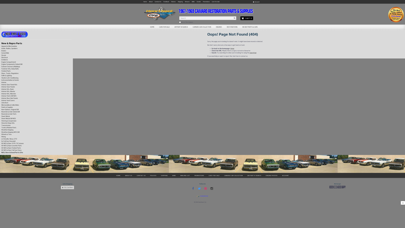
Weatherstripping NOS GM (10, 132)
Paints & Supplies (7, 107)
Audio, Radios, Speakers (9, 48)
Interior (3, 82)
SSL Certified (68, 187)
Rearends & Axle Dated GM (10, 112)
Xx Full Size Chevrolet (8, 141)
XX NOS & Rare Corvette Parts (11, 146)
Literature (4, 103)
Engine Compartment (8, 62)
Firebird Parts (6, 71)
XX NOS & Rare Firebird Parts (11, 148)
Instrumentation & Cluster (10, 80)
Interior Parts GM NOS (8, 96)
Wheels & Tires (6, 134)
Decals (3, 55)
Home (232, 48)
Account (256, 2)
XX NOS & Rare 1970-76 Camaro (12, 143)
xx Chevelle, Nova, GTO (9, 139)
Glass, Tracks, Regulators (10, 73)
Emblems (4, 60)
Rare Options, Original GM (10, 109)
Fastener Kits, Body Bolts (10, 69)
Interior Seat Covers (8, 100)
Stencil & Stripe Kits (8, 123)
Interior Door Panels (8, 87)
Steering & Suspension (8, 121)
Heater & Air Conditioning (9, 78)
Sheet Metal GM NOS (8, 118)
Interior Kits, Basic (7, 89)
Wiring (3, 137)
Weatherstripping (7, 130)
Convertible (5, 53)
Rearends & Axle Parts (8, 114)
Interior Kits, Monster (8, 94)
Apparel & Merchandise (9, 46)
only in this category (187, 22)
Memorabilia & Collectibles (10, 105)
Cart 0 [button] (248, 18)
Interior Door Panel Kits (9, 85)
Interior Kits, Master (8, 91)
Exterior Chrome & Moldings (10, 66)
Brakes (3, 51)
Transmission (6, 125)
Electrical (4, 57)
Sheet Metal (5, 116)
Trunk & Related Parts (8, 127)
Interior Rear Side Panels (9, 98)
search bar (253, 53)
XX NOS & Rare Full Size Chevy (11, 150)
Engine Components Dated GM (11, 64)
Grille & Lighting (6, 75)
